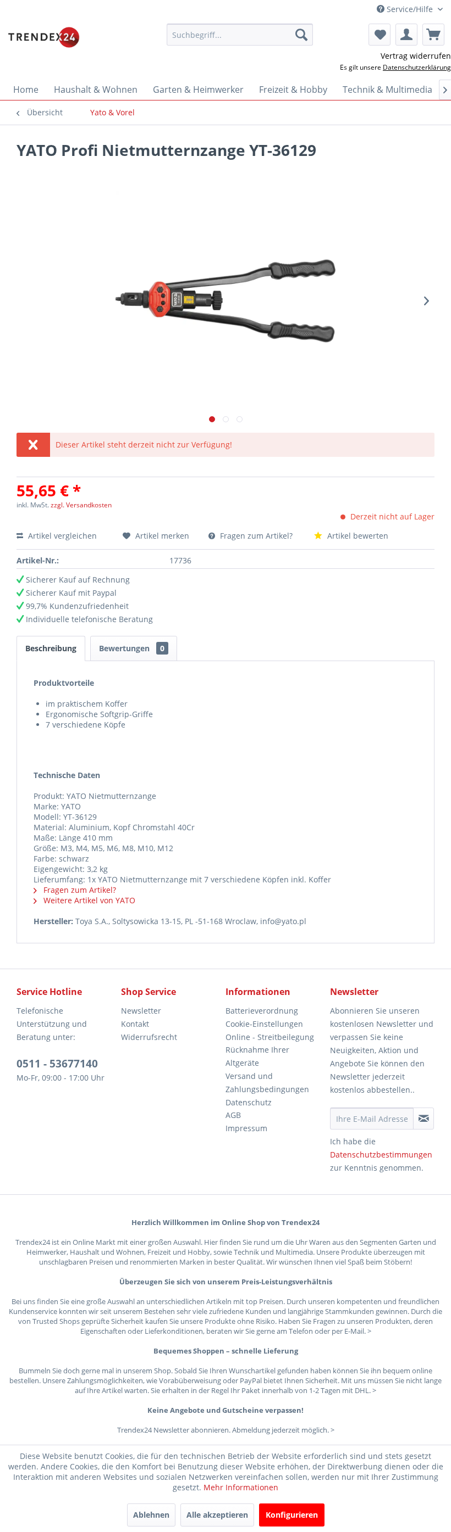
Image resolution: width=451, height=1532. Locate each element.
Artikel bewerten (356, 535)
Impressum (246, 1128)
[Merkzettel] (380, 35)
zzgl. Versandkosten (81, 505)
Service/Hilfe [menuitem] (409, 9)
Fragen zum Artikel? (256, 535)
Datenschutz (249, 1102)
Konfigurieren (292, 1514)
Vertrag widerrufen (416, 56)
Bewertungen (131, 648)
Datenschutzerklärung (417, 67)
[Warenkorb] (433, 35)
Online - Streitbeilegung (270, 1037)
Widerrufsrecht (149, 1037)
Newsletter (141, 1010)
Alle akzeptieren (217, 1514)
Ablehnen (151, 1514)
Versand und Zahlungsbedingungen (267, 1082)
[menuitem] (240, 35)
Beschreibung (50, 648)
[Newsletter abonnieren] (423, 1119)
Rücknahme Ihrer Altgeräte (257, 1056)
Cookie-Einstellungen (264, 1024)
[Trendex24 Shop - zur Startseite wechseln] (44, 37)
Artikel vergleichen (64, 535)
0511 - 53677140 (57, 1063)
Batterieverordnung (262, 1010)
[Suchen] (301, 35)
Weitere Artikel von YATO (88, 900)
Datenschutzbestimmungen (381, 1154)
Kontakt (135, 1024)
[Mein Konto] (406, 35)
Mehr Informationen (241, 1487)
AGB (233, 1115)
